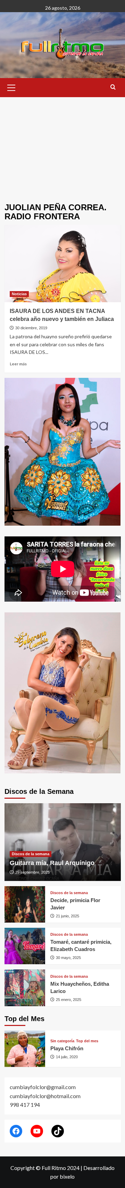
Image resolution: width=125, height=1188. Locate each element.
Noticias (19, 294)
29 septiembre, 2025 (32, 872)
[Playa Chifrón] (25, 1048)
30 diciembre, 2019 (31, 328)
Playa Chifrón (66, 1048)
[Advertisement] (62, 145)
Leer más (18, 363)
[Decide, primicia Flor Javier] (25, 904)
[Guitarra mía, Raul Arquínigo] (63, 842)
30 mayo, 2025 (68, 958)
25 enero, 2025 (68, 1000)
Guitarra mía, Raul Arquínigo (52, 862)
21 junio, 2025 (67, 916)
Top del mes (87, 1041)
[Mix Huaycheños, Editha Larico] (25, 987)
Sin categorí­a (62, 1041)
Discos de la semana (30, 854)
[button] (11, 86)
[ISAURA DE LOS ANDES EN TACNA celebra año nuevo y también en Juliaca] (63, 263)
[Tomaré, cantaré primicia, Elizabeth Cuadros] (25, 946)
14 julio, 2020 (67, 1057)
